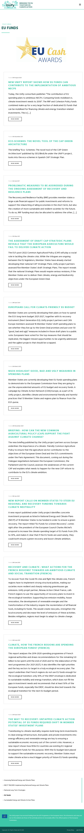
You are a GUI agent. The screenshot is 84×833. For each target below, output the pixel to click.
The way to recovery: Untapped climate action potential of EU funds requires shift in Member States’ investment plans (41, 722)
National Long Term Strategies (14, 790)
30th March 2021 (16, 366)
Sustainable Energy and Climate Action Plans (19, 800)
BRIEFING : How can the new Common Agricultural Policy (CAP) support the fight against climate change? (39, 434)
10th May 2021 (16, 236)
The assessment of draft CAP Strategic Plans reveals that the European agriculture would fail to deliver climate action (41, 244)
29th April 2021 (16, 303)
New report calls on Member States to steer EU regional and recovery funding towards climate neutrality (41, 504)
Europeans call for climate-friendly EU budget (41, 307)
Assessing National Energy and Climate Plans (19, 780)
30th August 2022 (17, 78)
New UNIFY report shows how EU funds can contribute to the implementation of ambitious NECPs (42, 85)
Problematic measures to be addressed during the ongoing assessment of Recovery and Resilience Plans (40, 189)
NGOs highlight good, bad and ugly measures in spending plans (41, 372)
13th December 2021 (17, 137)
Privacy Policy (70, 830)
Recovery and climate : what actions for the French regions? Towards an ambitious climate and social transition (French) (41, 570)
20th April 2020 (16, 715)
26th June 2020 (16, 563)
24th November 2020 (17, 426)
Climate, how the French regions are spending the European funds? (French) (41, 646)
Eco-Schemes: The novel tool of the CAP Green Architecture (40, 142)
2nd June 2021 (15, 181)
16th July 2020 (16, 496)
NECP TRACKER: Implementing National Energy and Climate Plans (26, 785)
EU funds (7, 795)
